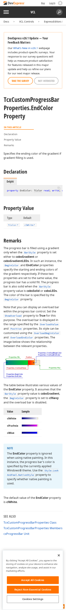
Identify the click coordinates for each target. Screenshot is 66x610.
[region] (32, 580)
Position (16, 328)
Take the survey (20, 81)
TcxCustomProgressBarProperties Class (30, 522)
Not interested (46, 81)
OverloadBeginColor (46, 333)
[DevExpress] (14, 3)
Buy (43, 3)
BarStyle (29, 252)
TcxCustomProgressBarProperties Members (33, 528)
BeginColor (12, 265)
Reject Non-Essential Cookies (32, 589)
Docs (6, 21)
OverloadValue (49, 324)
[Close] (59, 555)
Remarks (9, 145)
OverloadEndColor (21, 337)
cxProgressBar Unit (16, 534)
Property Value (12, 139)
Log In (52, 3)
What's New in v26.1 (25, 48)
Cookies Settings (32, 599)
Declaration (10, 134)
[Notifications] (60, 3)
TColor (38, 190)
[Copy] (59, 188)
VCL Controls (26, 21)
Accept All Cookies (32, 580)
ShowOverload (13, 315)
